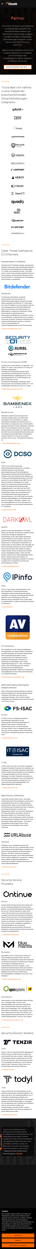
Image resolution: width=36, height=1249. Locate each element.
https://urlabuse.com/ (9, 867)
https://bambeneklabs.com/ (11, 443)
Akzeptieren (18, 1235)
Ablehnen (18, 1240)
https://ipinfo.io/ (8, 607)
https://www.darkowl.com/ (11, 566)
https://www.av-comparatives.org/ (13, 677)
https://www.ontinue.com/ (11, 934)
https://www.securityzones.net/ (12, 389)
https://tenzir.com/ (8, 1069)
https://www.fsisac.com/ (10, 738)
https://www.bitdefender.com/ (12, 328)
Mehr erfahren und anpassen (18, 1245)
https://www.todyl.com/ (10, 1114)
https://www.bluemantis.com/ (12, 979)
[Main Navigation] (2, 4)
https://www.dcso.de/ (9, 510)
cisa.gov (19, 1153)
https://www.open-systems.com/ (13, 1020)
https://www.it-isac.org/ (10, 787)
